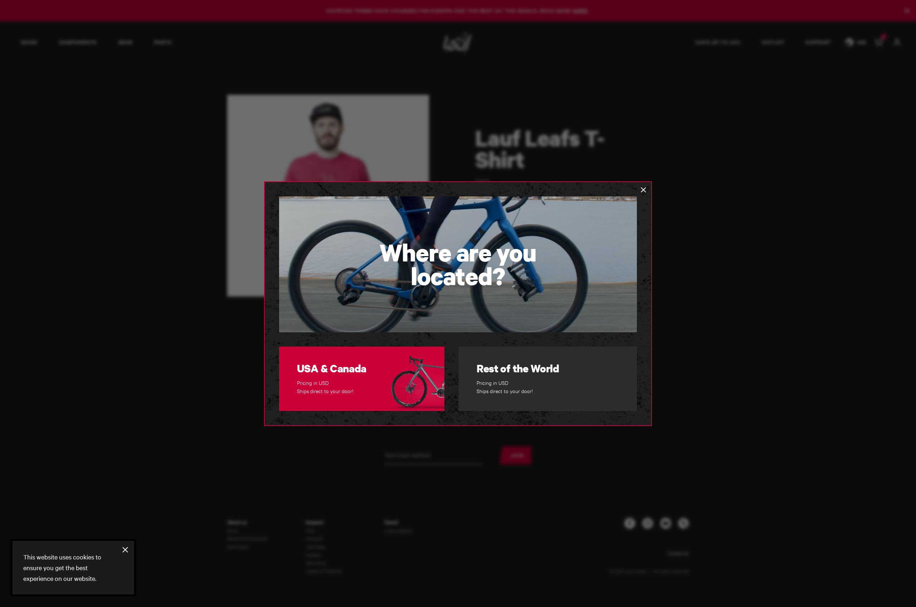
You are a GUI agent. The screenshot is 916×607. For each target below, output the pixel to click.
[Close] (125, 550)
